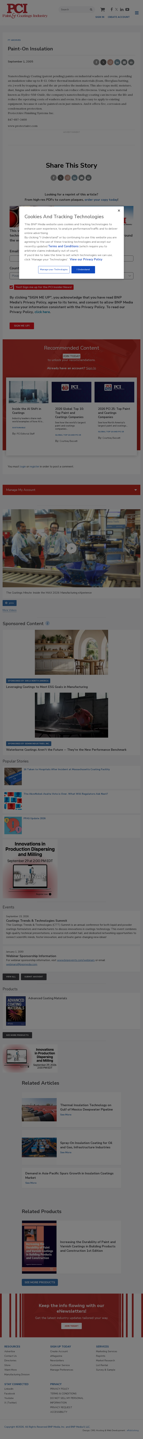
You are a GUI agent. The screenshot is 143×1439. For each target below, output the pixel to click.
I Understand (83, 269)
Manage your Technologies (54, 269)
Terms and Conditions (63, 246)
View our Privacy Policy (86, 259)
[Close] (119, 211)
